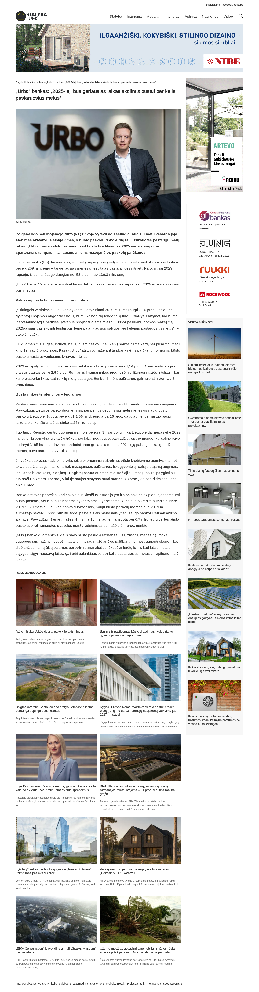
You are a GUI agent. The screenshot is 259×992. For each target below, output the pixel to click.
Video (228, 16)
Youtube (238, 4)
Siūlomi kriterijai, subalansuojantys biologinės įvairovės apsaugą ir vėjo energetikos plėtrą (212, 368)
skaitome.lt (97, 983)
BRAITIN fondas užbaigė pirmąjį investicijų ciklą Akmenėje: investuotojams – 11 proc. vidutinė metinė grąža (137, 790)
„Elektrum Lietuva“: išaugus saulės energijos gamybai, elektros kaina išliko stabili (214, 618)
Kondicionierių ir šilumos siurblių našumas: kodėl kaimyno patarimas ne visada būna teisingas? (214, 720)
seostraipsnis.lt (172, 983)
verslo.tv (43, 983)
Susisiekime (213, 4)
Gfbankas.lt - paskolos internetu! (212, 226)
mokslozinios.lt (115, 983)
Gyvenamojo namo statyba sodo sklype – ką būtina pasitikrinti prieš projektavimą (214, 421)
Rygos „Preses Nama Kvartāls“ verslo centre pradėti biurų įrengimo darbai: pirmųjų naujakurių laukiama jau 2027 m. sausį (138, 710)
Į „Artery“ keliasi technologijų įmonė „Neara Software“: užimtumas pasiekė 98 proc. (54, 871)
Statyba (116, 16)
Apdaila (153, 16)
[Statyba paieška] (241, 17)
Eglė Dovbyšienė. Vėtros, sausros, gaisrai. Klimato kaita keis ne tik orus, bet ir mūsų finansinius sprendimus (56, 788)
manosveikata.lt (26, 983)
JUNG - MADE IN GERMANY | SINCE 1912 (214, 253)
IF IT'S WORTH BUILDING (208, 303)
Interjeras (172, 16)
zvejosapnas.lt (135, 983)
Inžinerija (134, 16)
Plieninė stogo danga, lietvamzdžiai (212, 279)
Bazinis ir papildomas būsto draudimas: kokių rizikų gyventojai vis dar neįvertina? (136, 633)
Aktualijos (37, 82)
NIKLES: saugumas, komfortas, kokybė (214, 519)
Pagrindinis (22, 82)
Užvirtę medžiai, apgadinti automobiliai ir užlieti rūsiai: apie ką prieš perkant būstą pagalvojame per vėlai (138, 950)
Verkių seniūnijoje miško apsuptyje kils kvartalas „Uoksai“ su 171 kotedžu (134, 871)
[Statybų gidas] (31, 20)
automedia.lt (80, 983)
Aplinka (191, 16)
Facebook (227, 4)
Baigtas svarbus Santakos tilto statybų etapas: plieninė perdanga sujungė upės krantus (54, 709)
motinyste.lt (154, 983)
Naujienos (210, 16)
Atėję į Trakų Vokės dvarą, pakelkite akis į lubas (50, 631)
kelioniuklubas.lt (61, 983)
